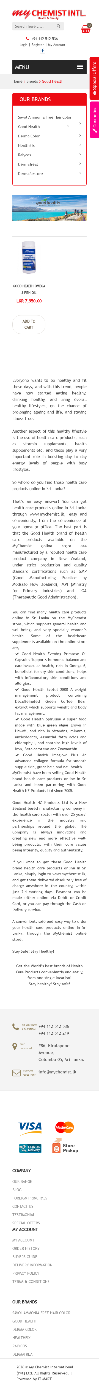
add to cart (29, 324)
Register (38, 44)
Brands (32, 81)
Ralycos (24, 154)
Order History (26, 1248)
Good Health (53, 81)
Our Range (22, 1181)
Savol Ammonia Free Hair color (45, 117)
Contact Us (22, 1206)
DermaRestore (30, 173)
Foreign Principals (29, 1198)
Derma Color (29, 136)
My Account (56, 44)
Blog (16, 1189)
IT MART (45, 1378)
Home (17, 81)
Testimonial (23, 1214)
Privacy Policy (25, 1273)
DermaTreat (28, 164)
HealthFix (26, 145)
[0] (84, 29)
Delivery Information (32, 1264)
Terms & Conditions (31, 1281)
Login (24, 44)
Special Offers (26, 1222)
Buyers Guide (24, 1256)
